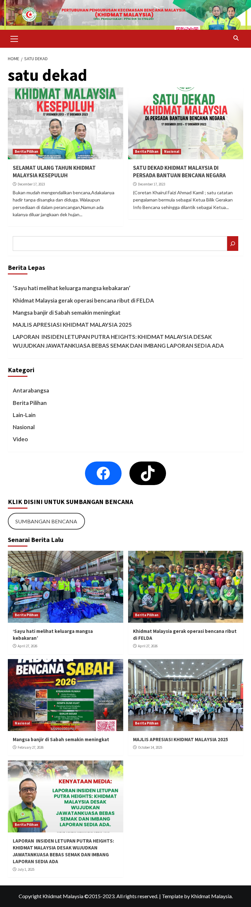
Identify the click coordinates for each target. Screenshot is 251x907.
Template (172, 896)
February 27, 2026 (30, 747)
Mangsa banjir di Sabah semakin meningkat (67, 312)
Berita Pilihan (26, 151)
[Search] (236, 38)
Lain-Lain (24, 414)
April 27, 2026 (27, 646)
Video (20, 439)
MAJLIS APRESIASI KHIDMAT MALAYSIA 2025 (72, 324)
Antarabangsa (31, 390)
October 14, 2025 (150, 747)
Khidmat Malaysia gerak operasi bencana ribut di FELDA (83, 300)
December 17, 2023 (31, 184)
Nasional (171, 151)
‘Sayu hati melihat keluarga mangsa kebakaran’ (71, 288)
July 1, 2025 (26, 869)
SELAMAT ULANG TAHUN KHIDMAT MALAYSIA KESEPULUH (54, 171)
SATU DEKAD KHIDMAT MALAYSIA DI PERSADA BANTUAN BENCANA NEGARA (179, 171)
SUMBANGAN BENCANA (46, 521)
